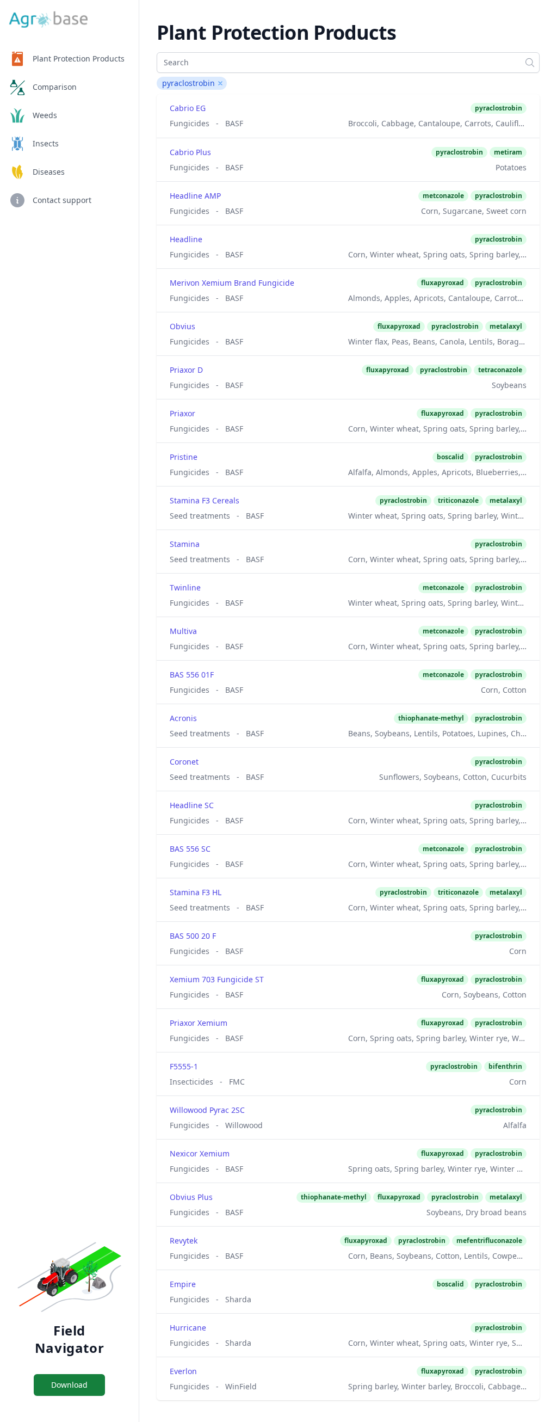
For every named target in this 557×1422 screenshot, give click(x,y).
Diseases (49, 172)
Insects (46, 143)
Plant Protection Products (79, 58)
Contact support (62, 200)
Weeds (45, 115)
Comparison (55, 87)
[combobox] (348, 62)
